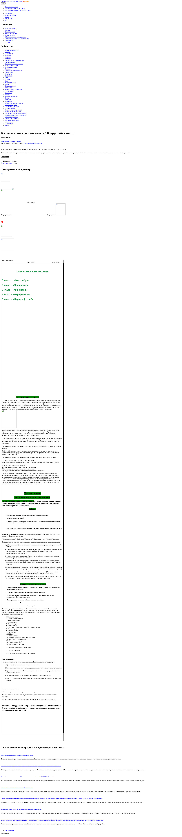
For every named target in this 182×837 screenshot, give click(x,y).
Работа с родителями (11, 117)
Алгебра (7, 52)
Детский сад (9, 13)
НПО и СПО (9, 18)
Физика (7, 94)
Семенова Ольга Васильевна (32, 143)
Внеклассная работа (11, 105)
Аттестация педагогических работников (18, 10)
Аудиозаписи (9, 122)
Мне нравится (9, 830)
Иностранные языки (11, 65)
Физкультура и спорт (11, 96)
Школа (7, 17)
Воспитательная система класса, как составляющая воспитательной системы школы (21, 809)
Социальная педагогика (12, 118)
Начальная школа (10, 15)
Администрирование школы (14, 103)
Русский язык (9, 91)
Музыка (7, 79)
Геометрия (8, 58)
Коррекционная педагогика (13, 70)
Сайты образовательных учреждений (17, 38)
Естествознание (10, 62)
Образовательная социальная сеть (15, 1)
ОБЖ (6, 81)
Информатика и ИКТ (11, 67)
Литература (8, 74)
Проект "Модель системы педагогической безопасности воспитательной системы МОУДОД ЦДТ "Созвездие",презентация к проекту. (33, 776)
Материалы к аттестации (13, 111)
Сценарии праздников (12, 120)
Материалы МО (10, 108)
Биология (8, 55)
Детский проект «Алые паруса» (15, 8)
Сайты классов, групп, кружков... (15, 37)
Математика (8, 76)
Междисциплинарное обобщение (15, 113)
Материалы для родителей (13, 110)
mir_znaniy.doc (7, 163)
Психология (8, 88)
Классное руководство (12, 106)
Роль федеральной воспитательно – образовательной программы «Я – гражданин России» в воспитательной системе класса (31, 766)
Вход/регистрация (10, 28)
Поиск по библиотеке (12, 50)
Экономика (8, 101)
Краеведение (9, 72)
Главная (7, 30)
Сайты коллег (9, 40)
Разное (7, 125)
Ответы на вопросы (11, 33)
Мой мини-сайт (10, 32)
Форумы (7, 42)
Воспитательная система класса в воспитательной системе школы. (17, 787)
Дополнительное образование (14, 60)
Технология (8, 93)
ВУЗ (6, 20)
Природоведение (10, 86)
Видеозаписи (9, 123)
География (8, 57)
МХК (6, 77)
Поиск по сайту (10, 35)
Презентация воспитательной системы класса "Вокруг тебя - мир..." (17, 755)
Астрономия (9, 53)
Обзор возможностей (11, 7)
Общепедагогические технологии (15, 115)
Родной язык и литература (13, 89)
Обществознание (10, 82)
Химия (7, 98)
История (7, 69)
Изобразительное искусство (14, 64)
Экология (8, 100)
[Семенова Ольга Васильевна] (11, 141)
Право (7, 84)
